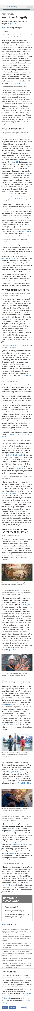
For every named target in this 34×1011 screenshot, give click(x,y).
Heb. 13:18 (22, 83)
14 (21, 590)
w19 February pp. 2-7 (13, 7)
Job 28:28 (12, 650)
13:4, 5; (14, 455)
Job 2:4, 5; (9, 493)
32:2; (19, 455)
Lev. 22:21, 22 (13, 162)
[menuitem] (2, 2)
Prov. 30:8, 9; (22, 783)
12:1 (9, 885)
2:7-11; (16, 434)
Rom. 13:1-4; (14, 83)
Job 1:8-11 (13, 345)
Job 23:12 (17, 621)
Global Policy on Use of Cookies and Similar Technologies (17, 996)
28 (22, 772)
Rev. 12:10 (16, 493)
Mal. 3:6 (11, 853)
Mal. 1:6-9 (25, 173)
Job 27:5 (22, 468)
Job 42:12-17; (17, 844)
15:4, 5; (22, 434)
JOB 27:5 (13, 24)
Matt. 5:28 (5, 725)
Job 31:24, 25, (16, 772)
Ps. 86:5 (4, 227)
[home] (2, 2)
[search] (31, 2)
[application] (17, 9)
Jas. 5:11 (25, 844)
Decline (12, 1007)
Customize (22, 1007)
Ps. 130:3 (27, 220)
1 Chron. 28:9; (7, 258)
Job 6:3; (9, 455)
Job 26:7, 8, (18, 590)
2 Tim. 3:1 (20, 541)
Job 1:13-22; (10, 434)
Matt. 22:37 (16, 258)
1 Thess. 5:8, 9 (6, 860)
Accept (5, 1007)
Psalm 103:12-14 (15, 199)
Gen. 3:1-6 (11, 319)
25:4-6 (4, 437)
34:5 (22, 455)
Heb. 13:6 (17, 511)
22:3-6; (27, 434)
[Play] (1, 9)
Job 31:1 (16, 681)
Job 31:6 (11, 831)
